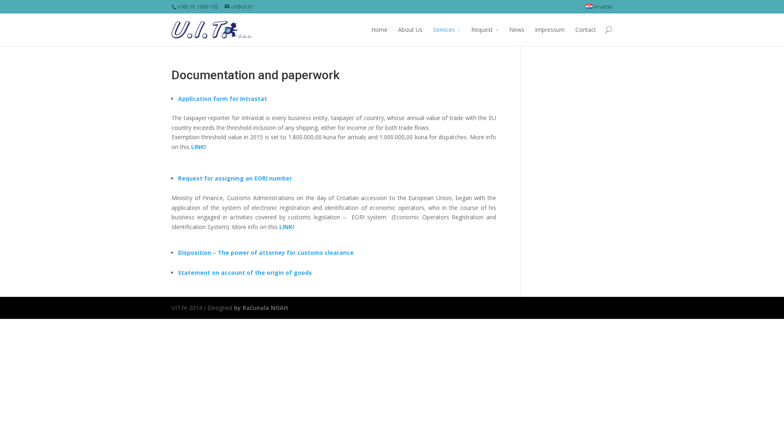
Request (482, 29)
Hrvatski (602, 6)
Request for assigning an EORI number (235, 178)
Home (379, 29)
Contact (585, 29)
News (516, 29)
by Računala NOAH (261, 308)
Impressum (550, 29)
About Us (410, 29)
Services (444, 29)
